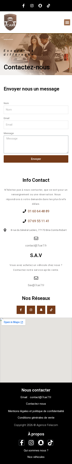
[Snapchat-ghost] (41, 310)
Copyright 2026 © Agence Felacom (36, 425)
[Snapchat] (40, 5)
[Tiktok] (48, 5)
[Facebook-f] (23, 5)
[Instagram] (32, 5)
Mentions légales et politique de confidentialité (36, 411)
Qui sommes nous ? (36, 450)
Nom (6, 103)
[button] (67, 22)
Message (9, 133)
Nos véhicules (36, 457)
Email (6, 118)
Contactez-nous (36, 403)
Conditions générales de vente (36, 417)
